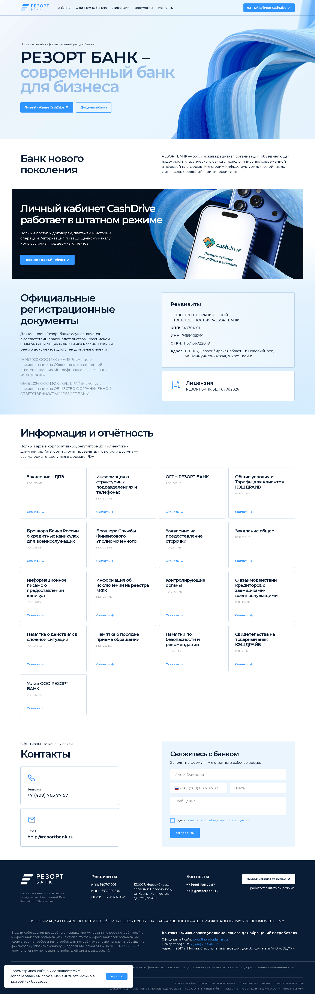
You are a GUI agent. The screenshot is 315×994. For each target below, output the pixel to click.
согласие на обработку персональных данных (217, 820)
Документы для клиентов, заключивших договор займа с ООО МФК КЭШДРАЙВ (164, 988)
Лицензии (120, 8)
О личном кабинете (91, 8)
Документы (144, 8)
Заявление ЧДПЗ (45, 476)
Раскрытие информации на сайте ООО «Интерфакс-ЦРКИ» (263, 988)
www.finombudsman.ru (210, 939)
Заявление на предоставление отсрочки (184, 536)
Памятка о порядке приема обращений (117, 637)
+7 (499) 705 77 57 (47, 795)
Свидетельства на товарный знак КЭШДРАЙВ (255, 639)
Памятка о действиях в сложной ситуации (52, 637)
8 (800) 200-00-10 (204, 944)
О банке (63, 8)
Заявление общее (254, 530)
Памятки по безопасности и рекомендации (183, 639)
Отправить (185, 833)
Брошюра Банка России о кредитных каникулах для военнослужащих (53, 536)
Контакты (165, 8)
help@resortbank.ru (50, 836)
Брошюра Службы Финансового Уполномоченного (116, 536)
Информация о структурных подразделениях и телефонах (116, 484)
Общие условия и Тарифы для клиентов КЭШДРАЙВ (259, 482)
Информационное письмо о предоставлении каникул (46, 588)
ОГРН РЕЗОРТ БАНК (187, 476)
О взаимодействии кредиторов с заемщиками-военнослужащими (256, 588)
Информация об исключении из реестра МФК (122, 585)
